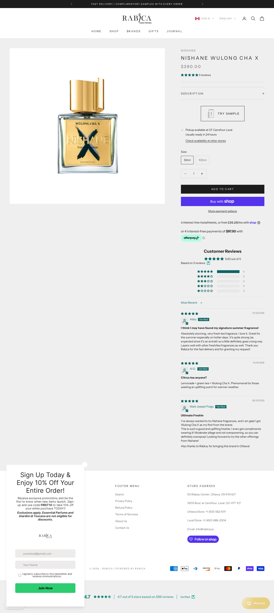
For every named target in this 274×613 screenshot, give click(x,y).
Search (119, 494)
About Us (121, 521)
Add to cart (222, 189)
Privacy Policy (123, 501)
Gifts (154, 31)
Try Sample (228, 113)
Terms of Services (126, 514)
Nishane (188, 50)
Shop (114, 31)
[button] (190, 75)
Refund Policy (123, 507)
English (226, 18)
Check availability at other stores (206, 141)
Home (96, 31)
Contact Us (122, 528)
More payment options (222, 211)
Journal (175, 31)
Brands (134, 31)
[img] (189, 313)
